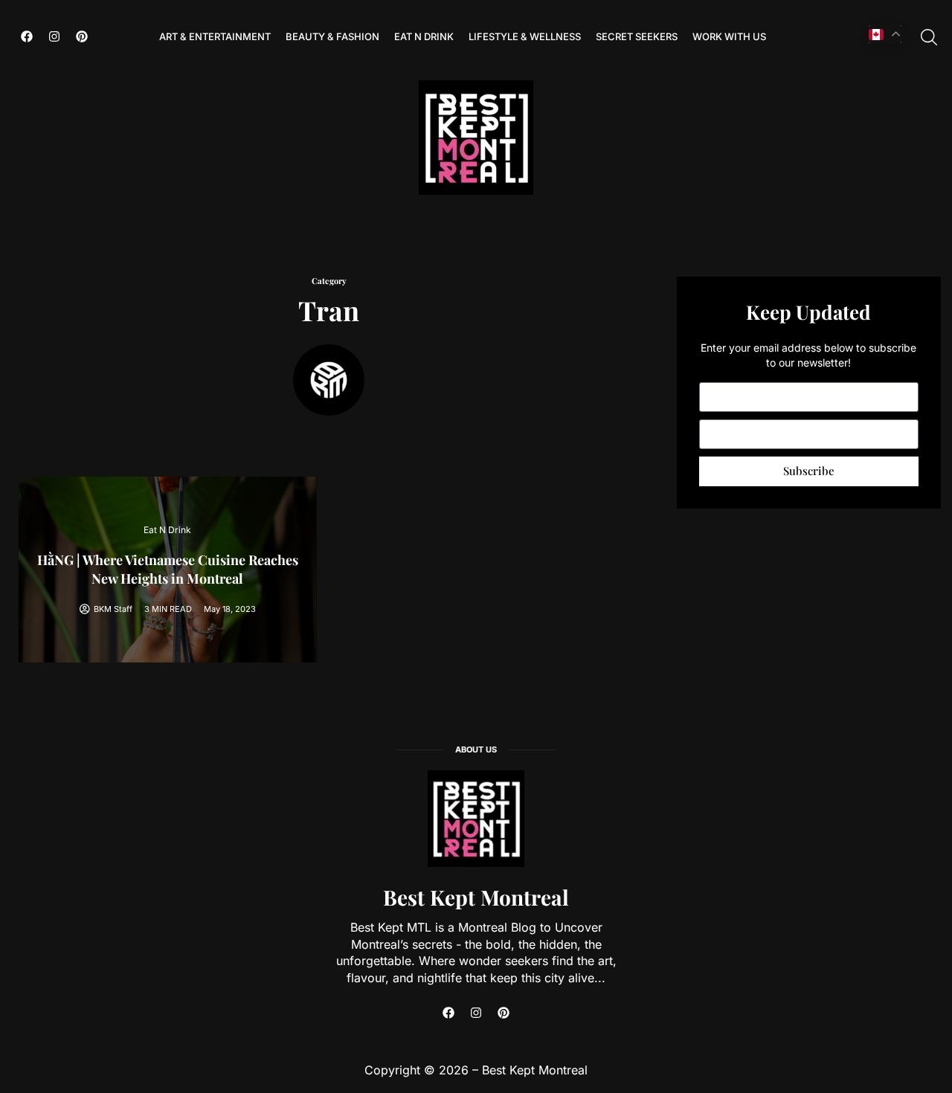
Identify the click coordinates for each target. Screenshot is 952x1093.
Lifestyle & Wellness (525, 36)
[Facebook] (27, 36)
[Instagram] (54, 36)
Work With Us (729, 36)
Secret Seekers (637, 36)
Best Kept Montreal (476, 897)
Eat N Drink (424, 36)
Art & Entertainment (215, 36)
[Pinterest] (82, 36)
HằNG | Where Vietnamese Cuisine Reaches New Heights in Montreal (167, 569)
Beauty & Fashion (332, 36)
